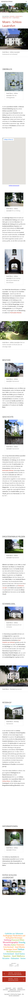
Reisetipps (18, 938)
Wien (22, 940)
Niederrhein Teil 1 (7, 17)
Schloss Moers (6, 781)
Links (14, 988)
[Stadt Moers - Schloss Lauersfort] (14, 81)
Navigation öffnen (6, 1)
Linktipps (20, 988)
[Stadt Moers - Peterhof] (14, 712)
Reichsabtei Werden (16, 312)
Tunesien (20, 945)
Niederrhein (19, 16)
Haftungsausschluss (14, 991)
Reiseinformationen (14, 952)
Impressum (13, 989)
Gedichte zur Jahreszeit (14, 933)
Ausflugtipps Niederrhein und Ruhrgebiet (14, 937)
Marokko (7, 945)
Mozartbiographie (10, 942)
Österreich (15, 940)
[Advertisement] (14, 518)
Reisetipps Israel (10, 949)
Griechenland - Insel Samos (14, 954)
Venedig (22, 942)
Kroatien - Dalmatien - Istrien (14, 958)
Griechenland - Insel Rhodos (14, 947)
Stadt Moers (16, 17)
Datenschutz (21, 989)
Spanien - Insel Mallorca (14, 956)
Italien (13, 945)
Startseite (11, 16)
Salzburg (7, 940)
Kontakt (5, 989)
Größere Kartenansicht (14, 185)
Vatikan (21, 949)
